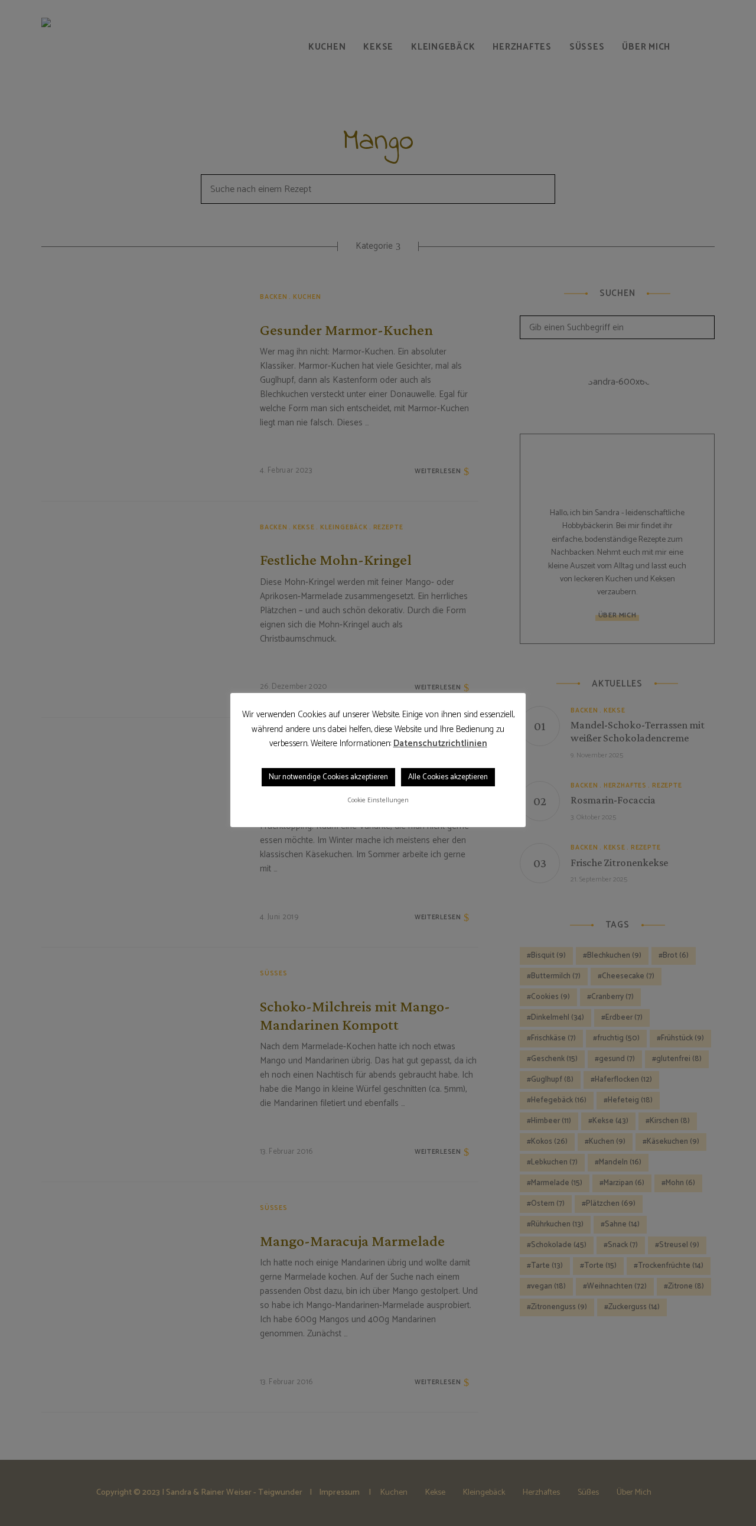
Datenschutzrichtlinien (440, 744)
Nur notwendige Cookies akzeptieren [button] (328, 777)
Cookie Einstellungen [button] (378, 800)
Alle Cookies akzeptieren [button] (448, 777)
